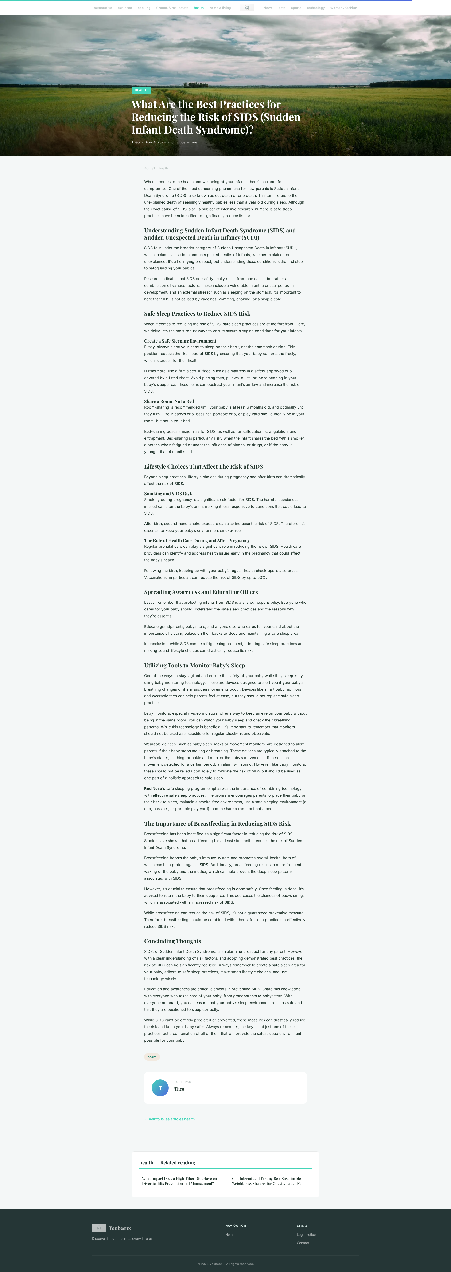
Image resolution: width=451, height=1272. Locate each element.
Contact (303, 1243)
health (199, 7)
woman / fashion (343, 7)
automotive (103, 7)
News (268, 7)
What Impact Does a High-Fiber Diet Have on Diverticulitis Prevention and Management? (179, 1181)
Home (230, 1235)
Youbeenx (120, 1228)
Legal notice (306, 1235)
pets (281, 7)
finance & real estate (172, 7)
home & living (220, 7)
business (125, 7)
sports (296, 7)
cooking (144, 7)
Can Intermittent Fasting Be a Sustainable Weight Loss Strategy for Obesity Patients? (266, 1181)
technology (316, 7)
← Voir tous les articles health (169, 1119)
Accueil (149, 168)
